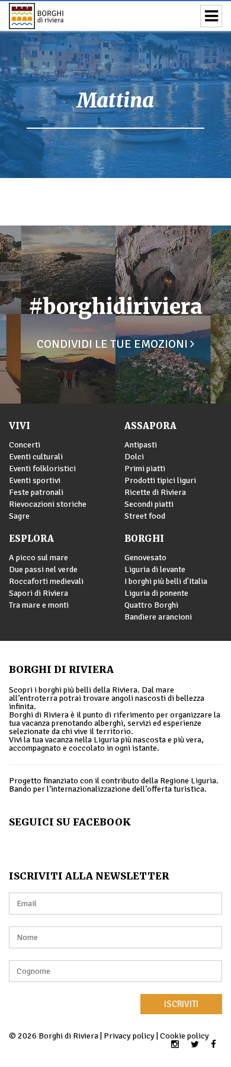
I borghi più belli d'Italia (165, 581)
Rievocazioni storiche (47, 504)
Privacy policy (129, 1036)
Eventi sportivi (34, 480)
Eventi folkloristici (42, 468)
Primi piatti (144, 468)
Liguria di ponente (156, 593)
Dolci (134, 457)
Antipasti (140, 445)
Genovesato (145, 557)
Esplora (31, 538)
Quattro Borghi (151, 605)
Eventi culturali (36, 457)
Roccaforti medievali (46, 581)
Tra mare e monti (39, 605)
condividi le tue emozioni (113, 344)
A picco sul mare (38, 557)
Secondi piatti (149, 504)
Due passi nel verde (43, 569)
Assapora (150, 425)
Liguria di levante (154, 569)
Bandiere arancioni (158, 617)
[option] (115, 89)
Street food (144, 516)
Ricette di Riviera (155, 492)
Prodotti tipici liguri (160, 480)
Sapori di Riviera (38, 593)
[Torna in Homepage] (53, 16)
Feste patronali (36, 492)
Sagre (19, 516)
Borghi (144, 538)
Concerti (24, 445)
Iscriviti (181, 1004)
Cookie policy (184, 1036)
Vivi (19, 425)
